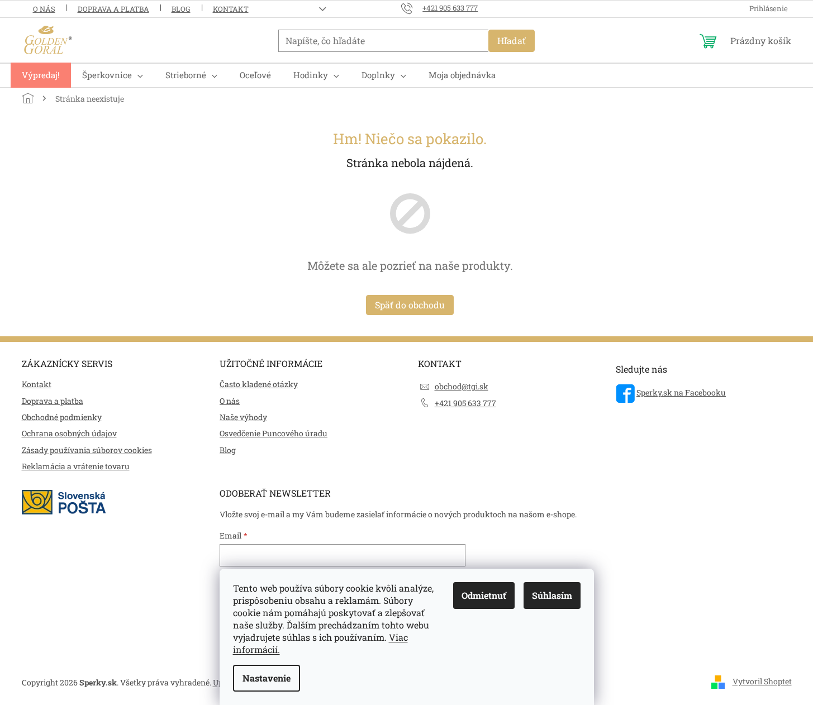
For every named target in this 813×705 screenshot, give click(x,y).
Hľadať (511, 40)
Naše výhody (243, 417)
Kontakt (231, 9)
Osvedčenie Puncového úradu (273, 433)
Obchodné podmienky (62, 417)
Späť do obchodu (410, 305)
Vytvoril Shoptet (762, 681)
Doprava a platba (113, 9)
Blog (181, 9)
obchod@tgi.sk (461, 386)
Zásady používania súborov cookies (87, 450)
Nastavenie (267, 678)
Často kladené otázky (259, 384)
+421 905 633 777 (465, 403)
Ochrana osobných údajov (69, 433)
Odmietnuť (484, 595)
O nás (44, 9)
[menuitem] (41, 75)
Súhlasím (552, 595)
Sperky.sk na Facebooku (681, 392)
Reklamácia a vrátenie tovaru (76, 466)
